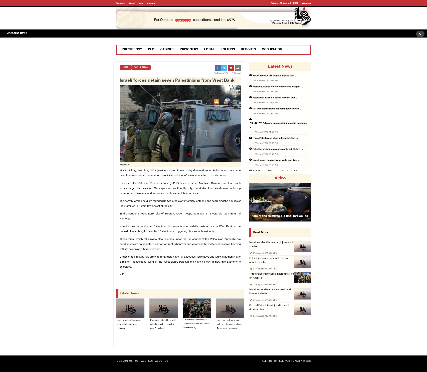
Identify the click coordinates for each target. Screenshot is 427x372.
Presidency (132, 49)
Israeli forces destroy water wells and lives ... (276, 160)
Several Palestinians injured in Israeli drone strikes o (269, 307)
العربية (132, 3)
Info (141, 3)
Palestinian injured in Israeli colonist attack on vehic (269, 260)
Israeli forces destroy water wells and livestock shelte (270, 291)
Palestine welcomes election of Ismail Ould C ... (278, 149)
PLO (151, 49)
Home (125, 67)
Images (150, 3)
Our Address (144, 361)
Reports (248, 49)
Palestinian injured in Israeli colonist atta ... (275, 97)
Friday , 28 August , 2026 (284, 3)
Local (209, 49)
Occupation (272, 49)
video (280, 178)
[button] (254, 197)
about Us (161, 361)
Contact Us (125, 361)
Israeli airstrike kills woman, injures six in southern (271, 244)
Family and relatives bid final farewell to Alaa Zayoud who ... (280, 220)
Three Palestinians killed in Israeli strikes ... (275, 138)
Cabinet (167, 49)
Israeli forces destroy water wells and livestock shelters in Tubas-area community (230, 324)
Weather (306, 3)
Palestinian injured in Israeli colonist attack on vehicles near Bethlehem (162, 324)
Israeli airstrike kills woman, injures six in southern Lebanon (129, 324)
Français (120, 3)
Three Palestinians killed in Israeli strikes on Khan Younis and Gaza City (196, 324)
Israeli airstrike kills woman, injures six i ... (275, 75)
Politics (228, 49)
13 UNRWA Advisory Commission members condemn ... (278, 125)
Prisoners (189, 49)
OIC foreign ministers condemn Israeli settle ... (277, 108)
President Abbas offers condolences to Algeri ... (278, 86)
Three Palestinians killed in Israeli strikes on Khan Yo (271, 276)
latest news (280, 66)
